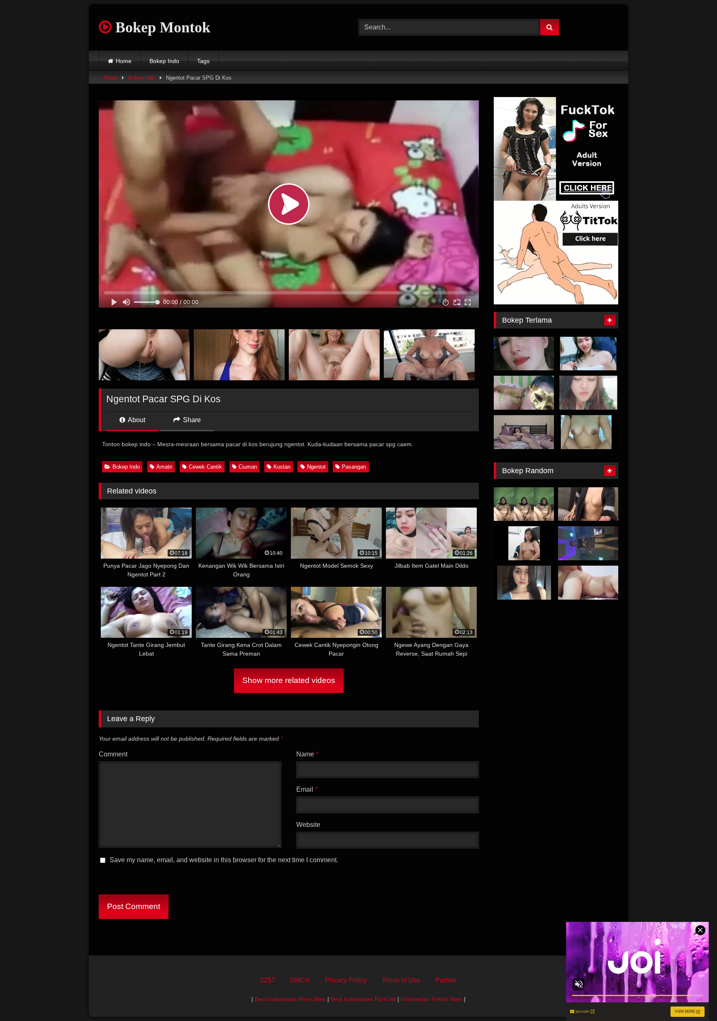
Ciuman (248, 467)
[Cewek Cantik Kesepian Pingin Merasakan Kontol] (524, 583)
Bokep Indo (164, 61)
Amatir (164, 467)
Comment (113, 754)
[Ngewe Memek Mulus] (588, 504)
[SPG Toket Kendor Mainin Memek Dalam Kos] (524, 543)
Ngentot (316, 467)
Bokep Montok (161, 27)
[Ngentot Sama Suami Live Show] (588, 393)
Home (124, 61)
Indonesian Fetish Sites (431, 999)
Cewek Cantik (205, 467)
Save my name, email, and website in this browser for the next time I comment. (224, 859)
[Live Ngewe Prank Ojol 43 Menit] (588, 432)
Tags (203, 61)
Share (191, 419)
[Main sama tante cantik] (524, 354)
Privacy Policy (346, 980)
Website (308, 824)
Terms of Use (401, 980)
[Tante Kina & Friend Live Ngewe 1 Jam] (588, 354)
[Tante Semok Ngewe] (524, 393)
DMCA (300, 980)
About (136, 419)
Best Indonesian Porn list (363, 999)
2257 (267, 980)
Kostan (281, 467)
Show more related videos (288, 680)
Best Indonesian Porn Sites (290, 999)
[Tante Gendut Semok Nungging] (588, 583)
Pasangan (354, 467)
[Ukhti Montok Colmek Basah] (524, 504)
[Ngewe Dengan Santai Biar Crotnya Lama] (524, 432)
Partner (446, 980)
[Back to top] (691, 996)
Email (306, 789)
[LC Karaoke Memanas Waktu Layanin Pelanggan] (588, 543)
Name (307, 754)
